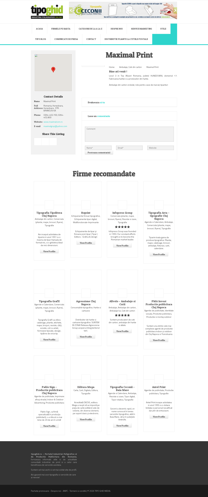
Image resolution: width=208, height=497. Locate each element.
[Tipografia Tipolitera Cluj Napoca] (49, 193)
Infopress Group (122, 212)
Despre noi (117, 28)
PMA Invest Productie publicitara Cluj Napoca (159, 304)
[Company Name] (49, 205)
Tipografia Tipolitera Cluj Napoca (49, 214)
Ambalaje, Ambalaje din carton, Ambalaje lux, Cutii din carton (122, 309)
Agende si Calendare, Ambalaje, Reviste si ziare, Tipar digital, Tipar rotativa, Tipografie (122, 396)
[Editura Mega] (86, 367)
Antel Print (159, 387)
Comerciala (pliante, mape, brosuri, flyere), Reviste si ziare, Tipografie (122, 219)
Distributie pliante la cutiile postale (126, 39)
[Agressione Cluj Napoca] (86, 281)
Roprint (85, 212)
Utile (163, 28)
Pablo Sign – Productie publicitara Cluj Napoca (49, 390)
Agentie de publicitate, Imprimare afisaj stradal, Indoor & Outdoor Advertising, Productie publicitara (49, 399)
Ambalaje (123, 67)
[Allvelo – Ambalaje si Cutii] (122, 281)
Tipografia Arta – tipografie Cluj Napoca (158, 215)
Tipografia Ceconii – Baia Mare (122, 389)
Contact (91, 39)
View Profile (49, 251)
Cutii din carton (135, 67)
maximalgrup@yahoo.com (55, 126)
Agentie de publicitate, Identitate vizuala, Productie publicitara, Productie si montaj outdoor (159, 313)
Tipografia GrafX (49, 301)
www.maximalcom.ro (53, 121)
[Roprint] (86, 193)
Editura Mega (85, 387)
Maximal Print (152, 67)
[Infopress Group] (122, 193)
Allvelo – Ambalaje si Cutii (122, 303)
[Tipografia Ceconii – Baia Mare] (122, 367)
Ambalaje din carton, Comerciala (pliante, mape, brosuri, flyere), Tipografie (49, 222)
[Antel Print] (159, 367)
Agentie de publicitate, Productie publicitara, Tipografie (159, 392)
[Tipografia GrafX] (49, 281)
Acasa (39, 28)
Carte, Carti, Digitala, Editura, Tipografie (86, 392)
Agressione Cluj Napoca (86, 303)
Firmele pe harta (60, 28)
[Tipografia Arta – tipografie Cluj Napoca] (159, 193)
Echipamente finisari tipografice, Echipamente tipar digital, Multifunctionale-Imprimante (85, 219)
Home (112, 67)
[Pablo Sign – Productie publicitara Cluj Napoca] (49, 367)
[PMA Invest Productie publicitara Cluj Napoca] (159, 281)
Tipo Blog (40, 39)
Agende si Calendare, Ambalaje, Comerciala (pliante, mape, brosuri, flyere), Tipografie (159, 225)
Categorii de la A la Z (90, 28)
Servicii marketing (141, 28)
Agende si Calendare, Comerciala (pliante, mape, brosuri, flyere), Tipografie (49, 307)
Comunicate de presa (66, 39)
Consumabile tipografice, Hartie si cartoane (86, 309)
